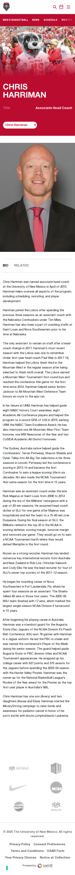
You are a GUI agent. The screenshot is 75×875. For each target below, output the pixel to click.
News (35, 20)
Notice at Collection (55, 857)
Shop (48, 7)
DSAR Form (55, 851)
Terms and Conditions (27, 851)
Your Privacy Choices (20, 857)
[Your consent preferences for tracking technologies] (7, 868)
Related (21, 265)
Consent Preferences (49, 844)
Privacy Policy (20, 844)
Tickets (41, 7)
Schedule (50, 20)
